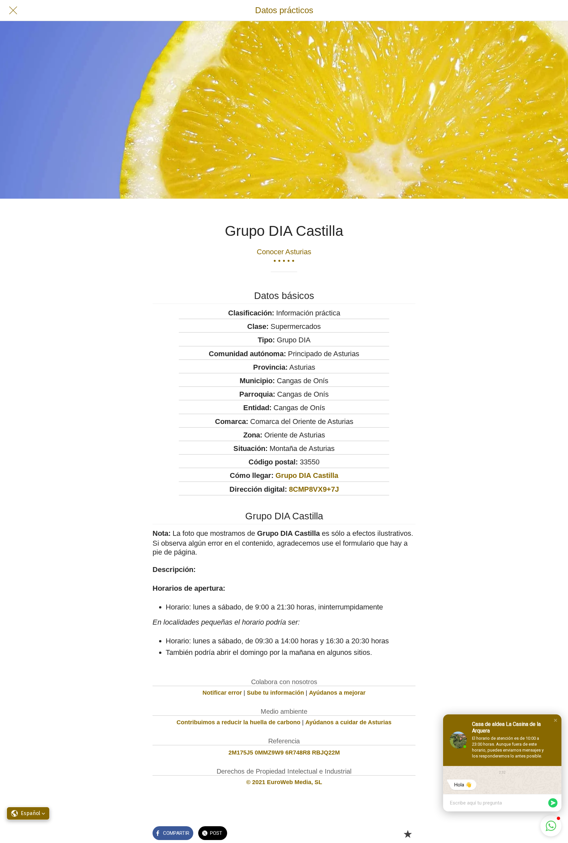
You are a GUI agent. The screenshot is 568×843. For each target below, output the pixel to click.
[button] (555, 720)
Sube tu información (275, 692)
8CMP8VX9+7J (314, 489)
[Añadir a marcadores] (407, 834)
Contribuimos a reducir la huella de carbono (238, 722)
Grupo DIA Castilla (306, 475)
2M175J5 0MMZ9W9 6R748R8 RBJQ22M (284, 752)
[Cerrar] (13, 10)
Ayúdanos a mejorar (337, 692)
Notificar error (222, 692)
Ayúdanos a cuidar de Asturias (348, 722)
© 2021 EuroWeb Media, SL (284, 782)
